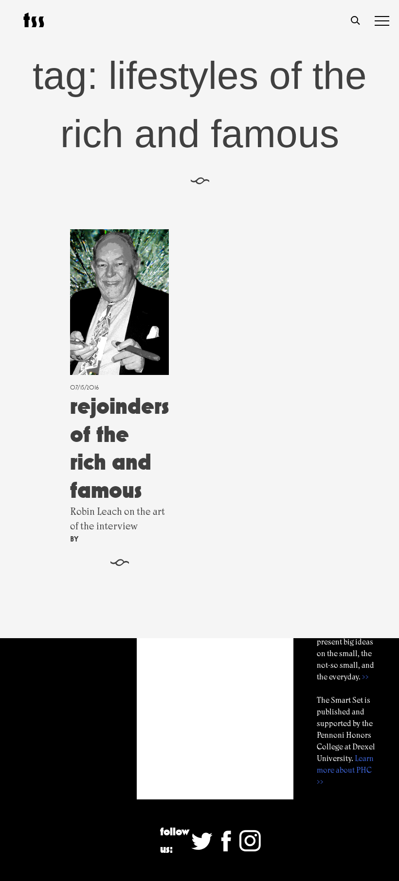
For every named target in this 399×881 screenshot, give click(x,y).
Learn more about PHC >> (345, 770)
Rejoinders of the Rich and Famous (119, 448)
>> (365, 676)
